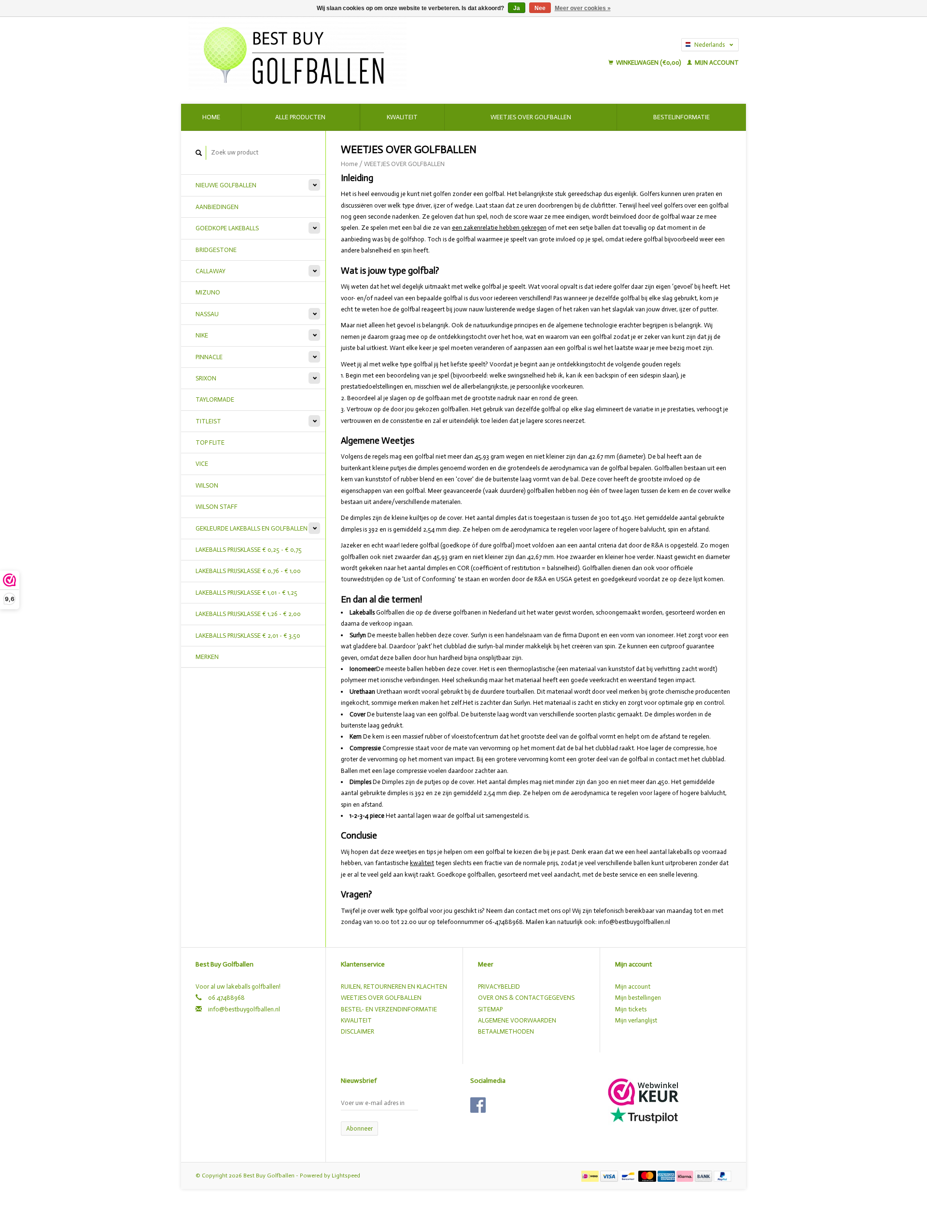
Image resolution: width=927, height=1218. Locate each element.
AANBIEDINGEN (217, 206)
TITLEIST (208, 421)
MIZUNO (208, 292)
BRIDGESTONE (216, 249)
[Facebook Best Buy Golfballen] (478, 1105)
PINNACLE (209, 357)
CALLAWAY (210, 271)
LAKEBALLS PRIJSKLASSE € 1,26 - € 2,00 (248, 613)
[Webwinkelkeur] (643, 1091)
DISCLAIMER (357, 1031)
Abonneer (359, 1128)
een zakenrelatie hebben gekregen (499, 227)
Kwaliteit (402, 117)
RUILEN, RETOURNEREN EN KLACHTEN (394, 986)
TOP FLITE (210, 442)
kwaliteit (422, 863)
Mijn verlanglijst (636, 1020)
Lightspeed (346, 1175)
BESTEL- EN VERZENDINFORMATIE (389, 1009)
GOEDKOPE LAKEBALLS (227, 228)
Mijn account (716, 62)
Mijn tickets (630, 1009)
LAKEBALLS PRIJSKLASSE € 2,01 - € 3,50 (248, 635)
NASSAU (207, 314)
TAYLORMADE (215, 399)
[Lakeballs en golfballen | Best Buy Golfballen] (360, 53)
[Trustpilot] (644, 1115)
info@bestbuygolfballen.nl (244, 1009)
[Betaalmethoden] (590, 1175)
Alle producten (300, 117)
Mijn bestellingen (638, 997)
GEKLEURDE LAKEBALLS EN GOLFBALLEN (252, 528)
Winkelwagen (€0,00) (648, 62)
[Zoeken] (199, 153)
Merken (207, 656)
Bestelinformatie (681, 117)
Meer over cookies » (583, 8)
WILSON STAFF (217, 506)
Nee (540, 8)
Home (211, 117)
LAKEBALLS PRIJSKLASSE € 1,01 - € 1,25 (246, 592)
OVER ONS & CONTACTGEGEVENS (526, 997)
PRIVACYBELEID (499, 986)
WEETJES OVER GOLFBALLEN (404, 164)
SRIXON (206, 378)
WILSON (207, 485)
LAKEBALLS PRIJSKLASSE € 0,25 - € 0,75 (249, 549)
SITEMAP (490, 1009)
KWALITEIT (356, 1020)
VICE (202, 463)
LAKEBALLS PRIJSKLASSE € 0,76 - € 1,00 (248, 570)
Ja (516, 8)
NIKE (202, 335)
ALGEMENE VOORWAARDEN (517, 1020)
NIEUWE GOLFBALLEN (226, 185)
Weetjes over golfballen (531, 117)
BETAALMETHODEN (506, 1031)
